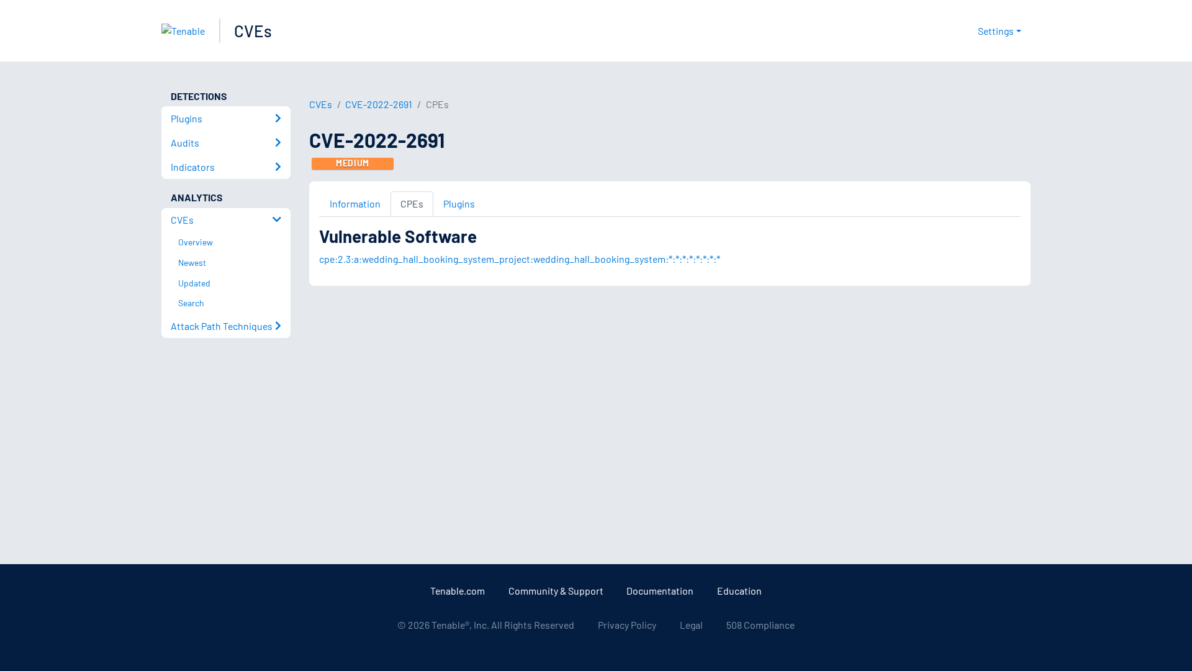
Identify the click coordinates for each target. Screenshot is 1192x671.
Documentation (659, 590)
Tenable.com (457, 590)
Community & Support (555, 590)
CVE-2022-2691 (378, 104)
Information (355, 203)
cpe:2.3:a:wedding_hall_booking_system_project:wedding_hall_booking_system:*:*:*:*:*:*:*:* (519, 259)
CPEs (411, 203)
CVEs (253, 30)
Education (739, 590)
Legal (691, 625)
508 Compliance (760, 625)
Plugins (459, 203)
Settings (996, 31)
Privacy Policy (627, 625)
